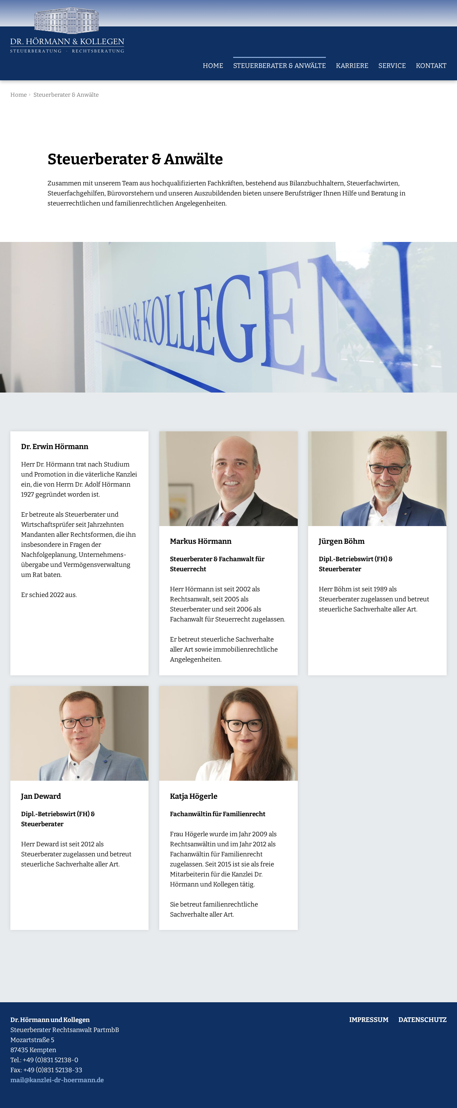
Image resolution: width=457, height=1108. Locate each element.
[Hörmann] (67, 30)
